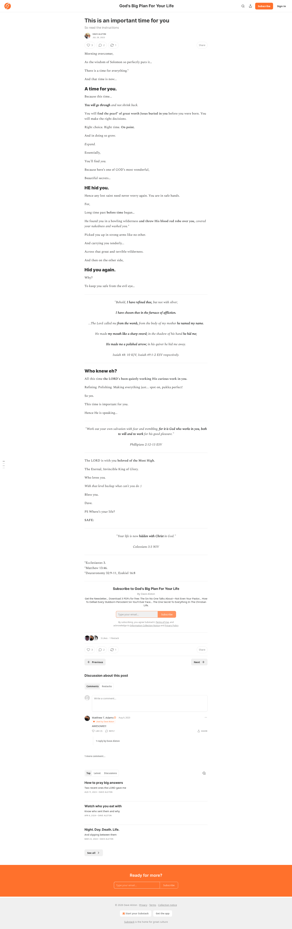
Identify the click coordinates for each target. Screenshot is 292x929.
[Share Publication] (250, 6)
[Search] (243, 6)
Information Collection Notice (145, 625)
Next (197, 662)
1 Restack (114, 638)
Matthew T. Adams (103, 717)
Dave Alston (99, 34)
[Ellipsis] (206, 717)
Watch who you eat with (103, 806)
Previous (97, 662)
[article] (146, 789)
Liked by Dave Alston (105, 721)
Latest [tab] (97, 773)
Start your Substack (137, 913)
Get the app (162, 913)
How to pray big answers (103, 783)
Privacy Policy (171, 625)
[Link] (79, 89)
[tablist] (99, 686)
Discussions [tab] (110, 773)
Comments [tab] (93, 686)
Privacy (143, 905)
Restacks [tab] (107, 686)
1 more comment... (94, 756)
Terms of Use (162, 622)
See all (91, 852)
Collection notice (167, 905)
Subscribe (264, 6)
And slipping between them (100, 834)
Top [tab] (88, 773)
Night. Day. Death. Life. (101, 830)
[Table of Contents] (3, 464)
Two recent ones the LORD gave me (105, 787)
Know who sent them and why (102, 811)
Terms (152, 905)
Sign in (281, 6)
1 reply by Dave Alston (108, 740)
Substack (129, 921)
